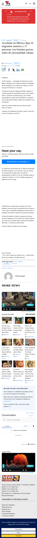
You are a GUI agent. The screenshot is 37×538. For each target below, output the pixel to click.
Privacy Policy (16, 493)
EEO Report (5, 502)
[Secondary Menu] (4, 3)
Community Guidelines (28, 493)
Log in (27, 412)
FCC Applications (15, 502)
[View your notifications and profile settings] (33, 426)
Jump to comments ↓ (7, 268)
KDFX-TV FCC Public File (10, 500)
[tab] (7, 426)
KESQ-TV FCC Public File (10, 495)
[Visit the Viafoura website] (31, 456)
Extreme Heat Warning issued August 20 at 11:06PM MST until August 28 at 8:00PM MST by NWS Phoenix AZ (18, 19)
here (10, 406)
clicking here (7, 401)
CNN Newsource (8, 63)
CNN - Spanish (18, 261)
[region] (18, 435)
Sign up (32, 412)
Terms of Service (6, 493)
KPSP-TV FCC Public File (9, 498)
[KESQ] (9, 3)
